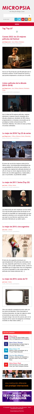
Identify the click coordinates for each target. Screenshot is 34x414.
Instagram (26, 19)
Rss (29, 19)
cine (13, 42)
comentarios (16, 92)
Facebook (16, 19)
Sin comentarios (17, 43)
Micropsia (16, 8)
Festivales (21, 42)
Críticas (16, 42)
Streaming (27, 136)
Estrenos (21, 88)
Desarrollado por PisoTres (17, 411)
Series (23, 136)
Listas (3, 90)
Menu (17, 24)
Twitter (19, 19)
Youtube (22, 19)
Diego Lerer (7, 42)
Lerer (5, 185)
